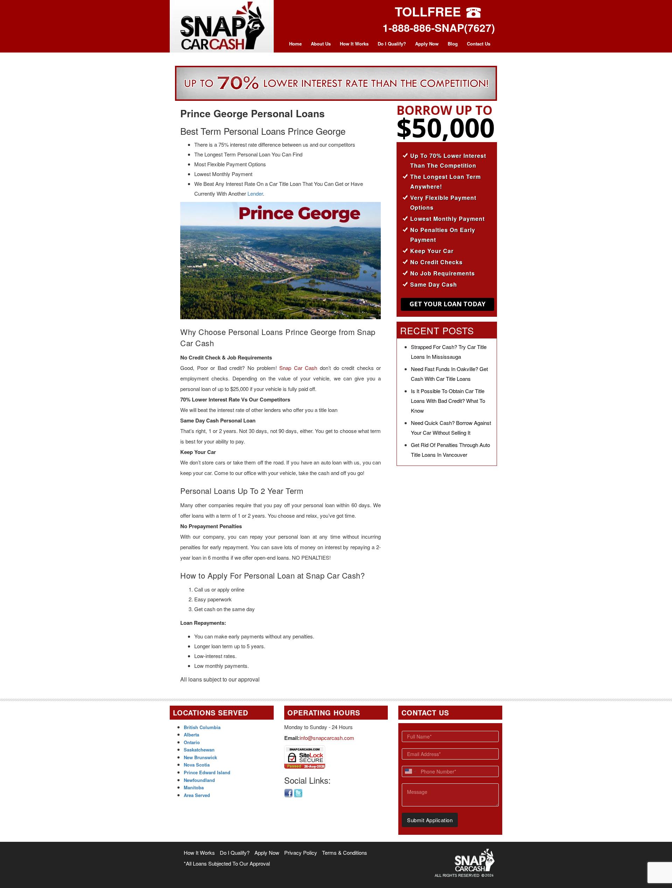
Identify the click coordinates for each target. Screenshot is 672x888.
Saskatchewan (199, 749)
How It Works (354, 43)
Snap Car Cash (298, 367)
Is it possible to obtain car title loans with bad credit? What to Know (448, 400)
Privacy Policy (300, 852)
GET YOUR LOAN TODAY (447, 304)
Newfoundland (199, 780)
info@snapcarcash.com (327, 737)
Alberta (191, 734)
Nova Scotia (197, 764)
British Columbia (202, 727)
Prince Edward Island (207, 772)
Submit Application (430, 820)
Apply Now (427, 43)
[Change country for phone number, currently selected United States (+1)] (410, 771)
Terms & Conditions (344, 852)
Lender (255, 193)
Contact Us (478, 43)
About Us (321, 43)
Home (295, 43)
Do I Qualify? (392, 43)
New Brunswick (200, 757)
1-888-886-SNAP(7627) (439, 27)
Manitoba (194, 787)
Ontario (192, 742)
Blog (453, 43)
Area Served (197, 795)
